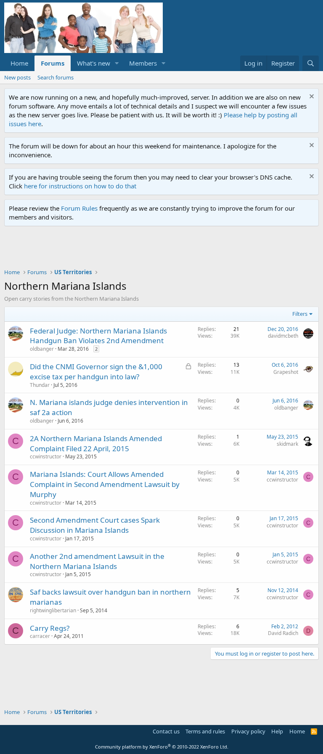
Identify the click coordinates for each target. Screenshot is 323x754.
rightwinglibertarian (53, 610)
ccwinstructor (45, 456)
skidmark (287, 443)
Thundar (40, 385)
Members (143, 63)
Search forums (55, 77)
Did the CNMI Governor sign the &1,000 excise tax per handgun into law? (96, 371)
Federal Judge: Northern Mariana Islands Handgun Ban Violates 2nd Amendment (98, 336)
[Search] (310, 63)
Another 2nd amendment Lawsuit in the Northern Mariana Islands (97, 561)
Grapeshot (285, 372)
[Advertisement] (157, 249)
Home (19, 63)
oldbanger (42, 348)
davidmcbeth (283, 335)
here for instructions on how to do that (80, 186)
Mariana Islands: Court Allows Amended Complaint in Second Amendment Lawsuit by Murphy (105, 484)
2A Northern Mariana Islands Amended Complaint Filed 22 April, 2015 (96, 443)
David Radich (283, 633)
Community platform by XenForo (161, 746)
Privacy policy (248, 731)
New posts (17, 77)
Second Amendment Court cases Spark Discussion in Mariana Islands (95, 525)
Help (277, 731)
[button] (117, 63)
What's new (93, 63)
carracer (40, 636)
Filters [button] (299, 313)
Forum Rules (79, 208)
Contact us (166, 731)
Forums (52, 63)
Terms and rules (205, 731)
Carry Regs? (49, 628)
